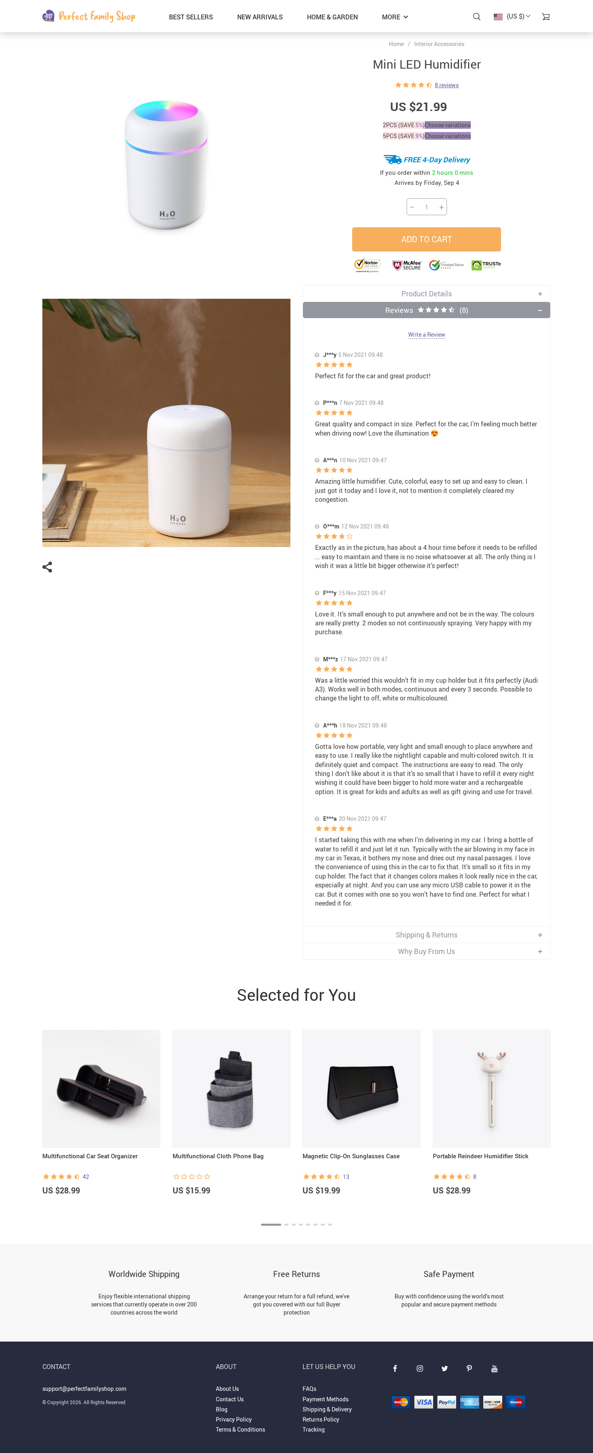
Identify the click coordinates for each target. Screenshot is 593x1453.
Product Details (426, 293)
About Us (227, 1388)
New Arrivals (260, 17)
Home (396, 44)
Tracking (314, 1429)
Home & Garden (332, 17)
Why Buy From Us (426, 951)
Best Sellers (191, 17)
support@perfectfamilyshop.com (84, 1388)
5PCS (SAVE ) (404, 136)
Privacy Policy (234, 1419)
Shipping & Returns (426, 934)
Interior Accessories (439, 44)
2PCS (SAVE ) (404, 125)
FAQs (309, 1388)
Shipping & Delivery (327, 1409)
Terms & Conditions (240, 1429)
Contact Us (230, 1399)
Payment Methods (326, 1399)
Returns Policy (321, 1419)
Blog (222, 1409)
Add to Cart (426, 239)
